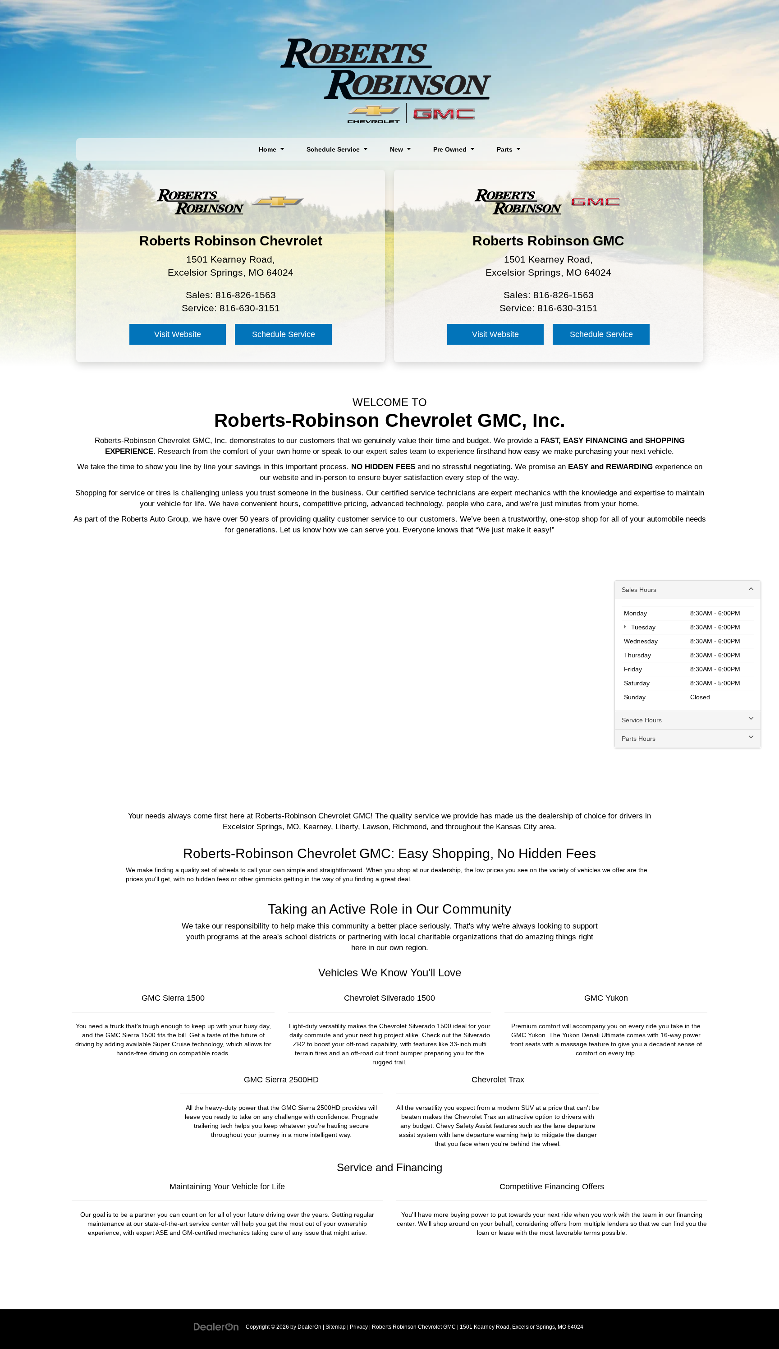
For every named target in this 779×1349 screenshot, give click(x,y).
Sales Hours (639, 589)
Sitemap (335, 1327)
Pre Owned (450, 149)
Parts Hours (638, 738)
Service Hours (642, 720)
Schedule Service (334, 149)
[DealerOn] (216, 1326)
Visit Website (177, 334)
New (397, 149)
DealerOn (309, 1327)
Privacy (359, 1327)
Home (268, 149)
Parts (505, 149)
